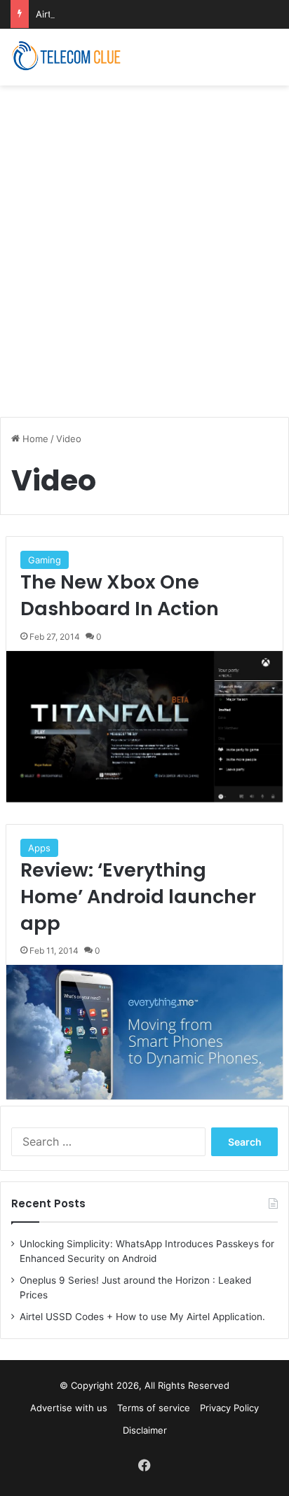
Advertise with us (68, 1407)
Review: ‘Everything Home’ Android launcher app (138, 896)
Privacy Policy (229, 1407)
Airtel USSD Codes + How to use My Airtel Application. (142, 1316)
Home (34, 438)
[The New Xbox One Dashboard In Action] (144, 726)
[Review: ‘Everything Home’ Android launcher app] (144, 1032)
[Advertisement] (144, 243)
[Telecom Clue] (67, 57)
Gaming (44, 559)
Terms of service (153, 1407)
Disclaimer (145, 1430)
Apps (39, 847)
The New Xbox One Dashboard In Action (119, 595)
